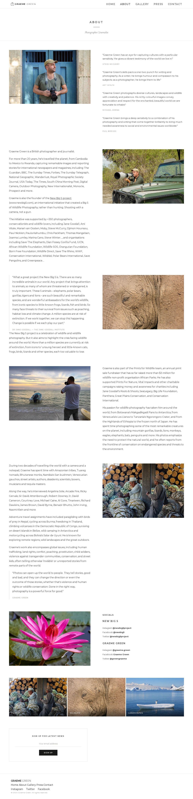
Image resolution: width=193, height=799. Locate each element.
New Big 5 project (60, 198)
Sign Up (48, 753)
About (125, 4)
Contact (175, 4)
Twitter (115, 636)
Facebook (113, 632)
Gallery (142, 4)
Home (110, 4)
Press (158, 4)
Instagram (117, 628)
